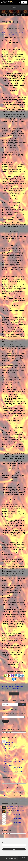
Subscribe (22, 857)
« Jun (3, 799)
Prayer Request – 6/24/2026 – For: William (14, 759)
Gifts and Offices (8, 765)
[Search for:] (14, 704)
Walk (7, 688)
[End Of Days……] (5, 677)
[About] (19, 677)
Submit (14, 849)
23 (17, 792)
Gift (24, 2)
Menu (15, 7)
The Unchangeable (13, 28)
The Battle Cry (7, 744)
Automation (7, 750)
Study (3, 688)
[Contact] (15, 677)
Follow (5, 721)
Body (17, 31)
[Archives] (22, 677)
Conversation (14, 684)
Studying (13, 32)
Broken (21, 31)
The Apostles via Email (11, 709)
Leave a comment (16, 688)
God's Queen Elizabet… (12, 806)
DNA (3, 686)
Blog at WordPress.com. (14, 858)
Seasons (8, 32)
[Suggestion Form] (14, 681)
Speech (21, 686)
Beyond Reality (7, 753)
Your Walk (11, 34)
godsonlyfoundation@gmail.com (16, 671)
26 (4, 795)
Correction (21, 684)
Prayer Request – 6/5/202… (14, 807)
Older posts (14, 694)
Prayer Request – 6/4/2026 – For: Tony (14, 771)
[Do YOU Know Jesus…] (9, 677)
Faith (3, 32)
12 (4, 790)
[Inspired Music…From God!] (12, 677)
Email (4, 842)
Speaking (16, 686)
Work (6, 34)
